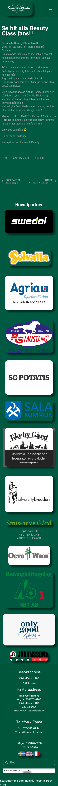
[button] (50, 8)
